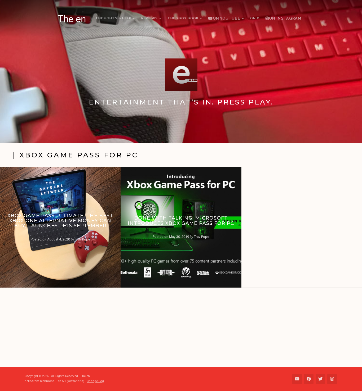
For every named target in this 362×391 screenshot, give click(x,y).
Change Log (95, 381)
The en (72, 18)
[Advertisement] (184, 327)
